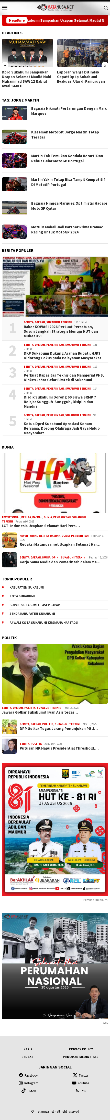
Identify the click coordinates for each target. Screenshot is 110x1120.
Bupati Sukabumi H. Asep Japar (34, 605)
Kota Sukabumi (22, 596)
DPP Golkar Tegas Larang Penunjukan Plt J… (59, 728)
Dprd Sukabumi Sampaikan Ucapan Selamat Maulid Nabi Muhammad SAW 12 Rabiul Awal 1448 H (26, 79)
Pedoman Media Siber (80, 1057)
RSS (83, 1091)
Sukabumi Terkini (59, 322)
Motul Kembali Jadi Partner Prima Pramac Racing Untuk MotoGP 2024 (67, 229)
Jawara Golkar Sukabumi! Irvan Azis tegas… (40, 712)
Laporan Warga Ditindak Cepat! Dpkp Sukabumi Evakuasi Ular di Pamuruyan (81, 77)
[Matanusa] (55, 7)
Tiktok (31, 1091)
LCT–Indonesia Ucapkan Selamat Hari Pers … (41, 526)
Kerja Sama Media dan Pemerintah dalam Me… (60, 562)
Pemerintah (55, 344)
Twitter (83, 1075)
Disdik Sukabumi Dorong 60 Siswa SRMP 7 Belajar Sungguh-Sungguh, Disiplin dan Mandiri (60, 402)
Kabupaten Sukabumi (26, 587)
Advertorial (11, 517)
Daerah (40, 322)
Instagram (31, 1083)
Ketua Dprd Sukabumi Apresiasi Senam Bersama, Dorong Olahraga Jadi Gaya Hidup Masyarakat (62, 428)
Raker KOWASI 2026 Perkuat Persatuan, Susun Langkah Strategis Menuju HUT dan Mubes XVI (61, 331)
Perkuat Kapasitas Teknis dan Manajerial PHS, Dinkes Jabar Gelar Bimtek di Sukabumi (64, 377)
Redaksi (28, 1057)
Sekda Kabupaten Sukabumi (32, 614)
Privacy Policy (81, 1049)
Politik (30, 708)
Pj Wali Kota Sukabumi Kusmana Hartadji (43, 622)
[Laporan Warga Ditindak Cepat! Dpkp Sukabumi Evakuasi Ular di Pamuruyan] (82, 53)
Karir (28, 1049)
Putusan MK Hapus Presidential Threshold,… (59, 748)
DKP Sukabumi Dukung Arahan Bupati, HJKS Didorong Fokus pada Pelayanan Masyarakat (62, 355)
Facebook (31, 1075)
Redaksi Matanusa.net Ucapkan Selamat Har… (60, 544)
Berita (29, 322)
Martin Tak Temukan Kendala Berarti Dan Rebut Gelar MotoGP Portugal (67, 158)
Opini (56, 557)
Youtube (83, 1083)
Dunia (48, 517)
